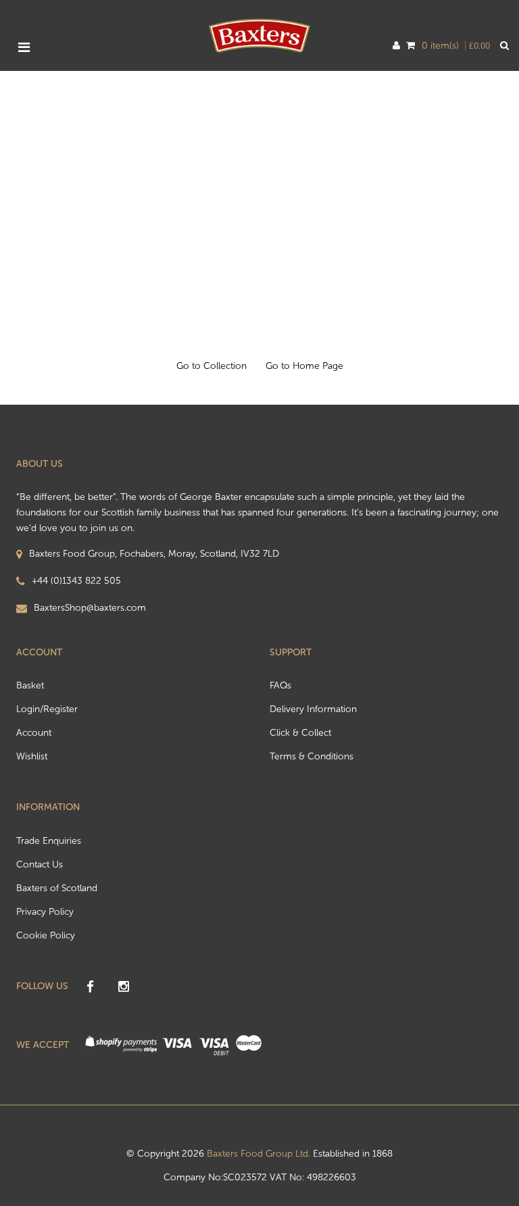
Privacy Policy (45, 912)
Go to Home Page (304, 366)
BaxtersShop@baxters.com (90, 607)
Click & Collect (300, 732)
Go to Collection (211, 366)
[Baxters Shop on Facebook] (90, 987)
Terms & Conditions (311, 756)
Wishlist (31, 756)
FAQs (280, 685)
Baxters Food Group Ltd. (258, 1153)
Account (33, 732)
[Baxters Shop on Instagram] (124, 987)
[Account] (396, 46)
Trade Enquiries (48, 841)
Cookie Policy (45, 935)
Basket (30, 685)
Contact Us (39, 864)
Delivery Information (313, 709)
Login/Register (47, 709)
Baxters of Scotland (56, 888)
